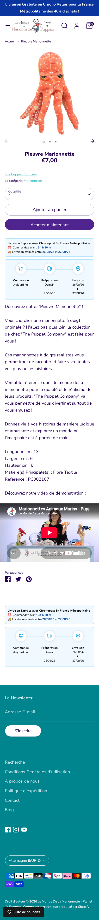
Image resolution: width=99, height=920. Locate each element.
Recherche (15, 762)
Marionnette (33, 180)
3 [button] (55, 141)
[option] (49, 92)
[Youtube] (24, 829)
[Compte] (77, 24)
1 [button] (44, 142)
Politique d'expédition (26, 791)
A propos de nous (22, 781)
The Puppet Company (21, 174)
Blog (9, 810)
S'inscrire (23, 731)
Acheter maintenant (50, 225)
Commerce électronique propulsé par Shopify (56, 906)
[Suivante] (92, 141)
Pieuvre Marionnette (36, 41)
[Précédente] (6, 141)
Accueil (10, 41)
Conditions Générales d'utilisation (37, 772)
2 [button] (50, 141)
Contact (12, 800)
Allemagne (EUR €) (25, 860)
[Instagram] (16, 829)
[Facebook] (8, 829)
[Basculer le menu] (6, 25)
